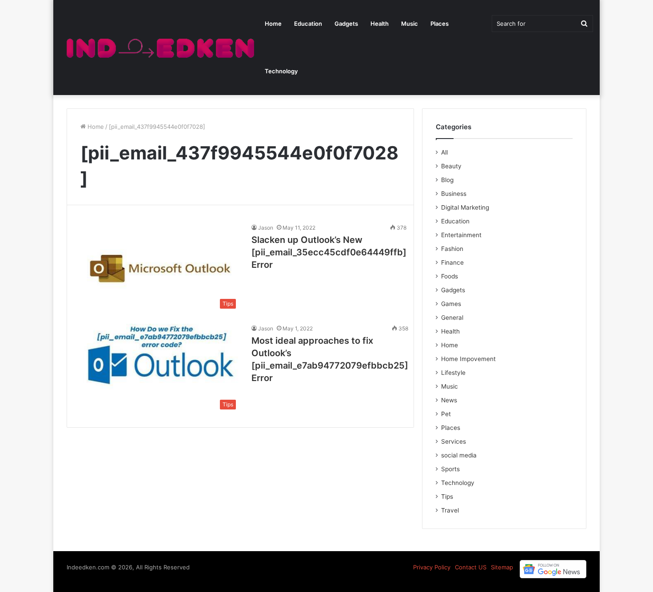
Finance (452, 262)
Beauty (451, 166)
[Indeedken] (159, 48)
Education (308, 23)
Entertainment (461, 234)
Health (379, 23)
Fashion (452, 248)
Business (453, 193)
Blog (447, 179)
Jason (265, 227)
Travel (450, 510)
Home (273, 23)
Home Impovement (468, 358)
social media (459, 455)
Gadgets (346, 23)
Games (451, 303)
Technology (281, 71)
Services (453, 441)
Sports (450, 469)
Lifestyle (453, 372)
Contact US (470, 567)
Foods (449, 276)
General (452, 317)
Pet (446, 413)
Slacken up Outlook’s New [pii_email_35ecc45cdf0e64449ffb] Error (328, 252)
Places (439, 23)
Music (409, 23)
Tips (447, 496)
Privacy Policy (431, 567)
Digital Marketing (465, 207)
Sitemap (502, 567)
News (449, 400)
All (444, 152)
